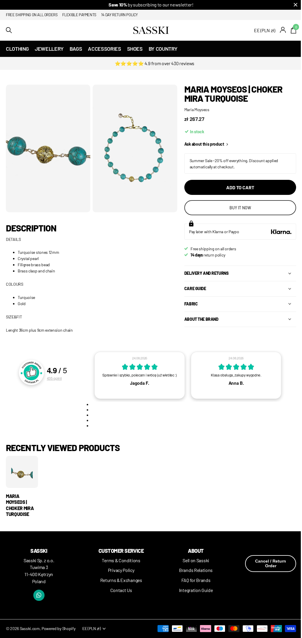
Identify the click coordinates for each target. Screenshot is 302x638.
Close (281, 261)
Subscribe (180, 359)
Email (167, 312)
